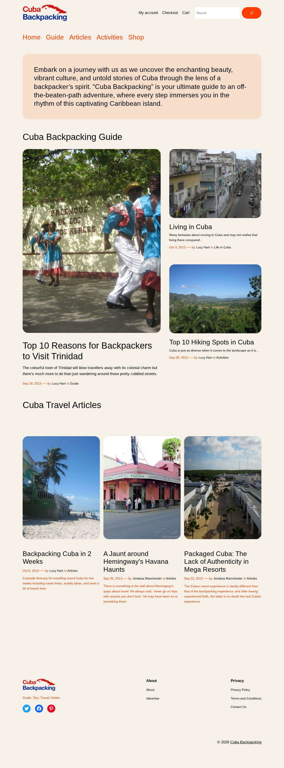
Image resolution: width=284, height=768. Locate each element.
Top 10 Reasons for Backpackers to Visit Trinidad (87, 351)
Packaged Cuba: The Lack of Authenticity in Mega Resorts (216, 561)
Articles (72, 570)
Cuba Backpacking (245, 742)
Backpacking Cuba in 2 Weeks (57, 557)
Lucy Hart (58, 383)
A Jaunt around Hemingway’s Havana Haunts (135, 561)
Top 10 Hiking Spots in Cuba (211, 342)
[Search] (251, 13)
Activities (222, 357)
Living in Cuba (190, 226)
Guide (74, 383)
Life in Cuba (222, 247)
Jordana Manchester (147, 578)
